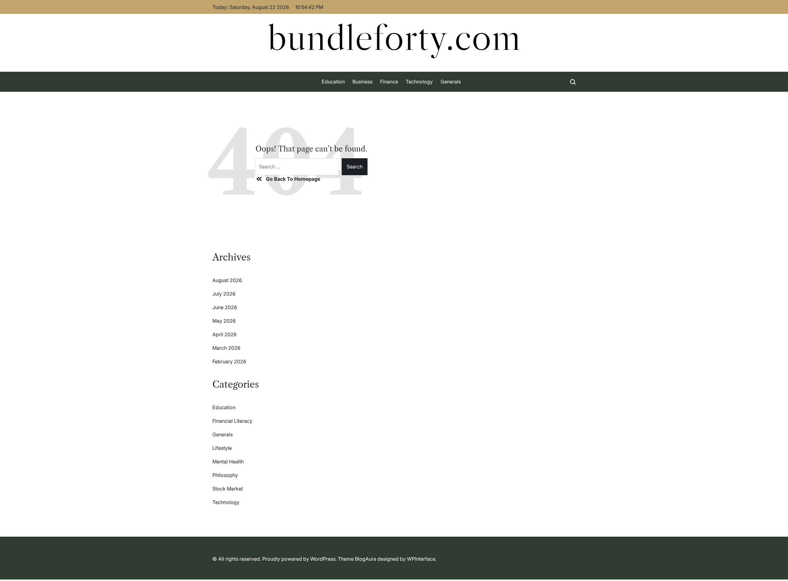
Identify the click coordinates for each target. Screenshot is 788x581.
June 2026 (224, 307)
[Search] (573, 81)
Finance (389, 82)
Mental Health (228, 461)
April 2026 (224, 334)
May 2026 (224, 321)
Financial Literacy (232, 421)
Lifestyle (222, 448)
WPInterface (421, 559)
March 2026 (226, 348)
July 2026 (223, 294)
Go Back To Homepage (293, 179)
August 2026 (227, 280)
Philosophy (225, 475)
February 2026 (229, 361)
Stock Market (227, 489)
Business (362, 82)
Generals (450, 82)
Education (333, 82)
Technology (419, 82)
